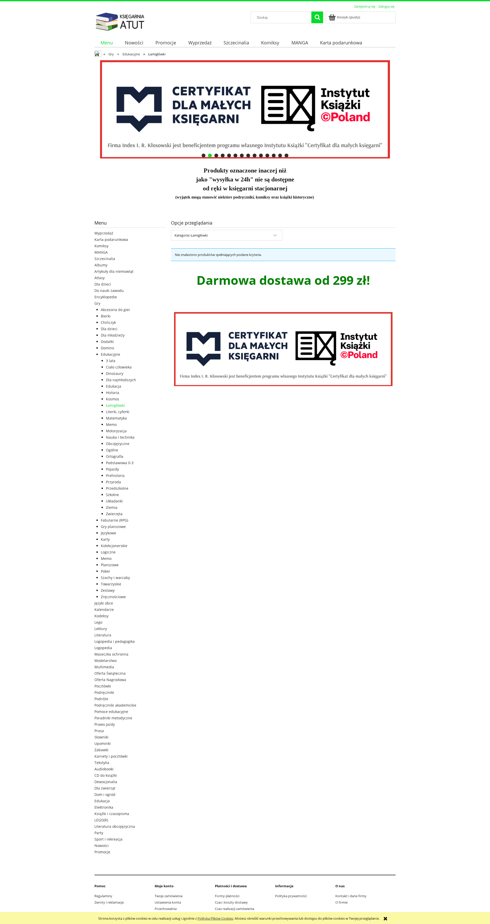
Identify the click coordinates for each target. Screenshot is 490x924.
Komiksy (101, 245)
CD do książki (105, 775)
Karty (105, 539)
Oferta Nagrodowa (110, 679)
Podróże (101, 698)
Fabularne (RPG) (114, 520)
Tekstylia (101, 762)
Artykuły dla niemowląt (113, 271)
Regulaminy (103, 896)
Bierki (106, 316)
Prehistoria (115, 475)
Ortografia (114, 456)
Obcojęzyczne (117, 443)
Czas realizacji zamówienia (234, 908)
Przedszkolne (117, 488)
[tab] (203, 155)
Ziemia (111, 507)
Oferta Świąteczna (110, 673)
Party (98, 832)
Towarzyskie (111, 584)
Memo (111, 424)
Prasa (99, 730)
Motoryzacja (116, 430)
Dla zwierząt (104, 788)
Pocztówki (102, 686)
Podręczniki (104, 692)
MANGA (101, 252)
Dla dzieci (102, 284)
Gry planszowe (113, 526)
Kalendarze (104, 609)
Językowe (108, 533)
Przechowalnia (166, 908)
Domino (107, 348)
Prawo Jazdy (104, 724)
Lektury (100, 628)
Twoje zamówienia (168, 896)
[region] (245, 109)
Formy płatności (227, 896)
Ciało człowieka (119, 367)
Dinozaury (114, 373)
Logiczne (108, 552)
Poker (105, 571)
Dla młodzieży (113, 335)
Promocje (102, 851)
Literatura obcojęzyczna (114, 826)
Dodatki (107, 341)
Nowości (101, 845)
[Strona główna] (119, 21)
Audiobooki (104, 769)
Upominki (102, 743)
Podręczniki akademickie (115, 705)
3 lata (110, 360)
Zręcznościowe (113, 596)
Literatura (102, 635)
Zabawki (101, 749)
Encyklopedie (105, 296)
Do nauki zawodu (109, 290)
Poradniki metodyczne (113, 718)
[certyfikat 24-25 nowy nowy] (245, 109)
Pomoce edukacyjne (111, 711)
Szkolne (112, 494)
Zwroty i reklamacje (109, 902)
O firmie (341, 902)
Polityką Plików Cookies (215, 918)
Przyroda (113, 481)
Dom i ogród (104, 794)
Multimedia (104, 666)
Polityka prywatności (291, 896)
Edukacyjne (110, 354)
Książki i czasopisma (111, 813)
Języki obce (103, 603)
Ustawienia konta (168, 902)
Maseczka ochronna (111, 654)
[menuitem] (106, 42)
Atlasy (99, 277)
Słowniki (101, 737)
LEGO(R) (101, 820)
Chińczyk (108, 322)
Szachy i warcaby (115, 577)
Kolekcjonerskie (114, 545)
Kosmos (112, 399)
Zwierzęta (114, 513)
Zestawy (108, 590)
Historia (112, 392)
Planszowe (110, 564)
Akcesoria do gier (115, 309)
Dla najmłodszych (121, 379)
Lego (98, 622)
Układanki (114, 501)
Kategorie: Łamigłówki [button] (191, 235)
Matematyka (116, 418)
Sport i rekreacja (108, 839)
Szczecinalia (104, 258)
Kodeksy (101, 615)
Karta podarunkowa (111, 239)
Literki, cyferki (117, 411)
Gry (97, 303)
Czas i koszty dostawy (231, 902)
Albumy (100, 265)
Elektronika (103, 807)
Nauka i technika (120, 437)
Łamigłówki (115, 405)
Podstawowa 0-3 (119, 462)
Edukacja (113, 386)
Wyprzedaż (103, 233)
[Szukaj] (317, 17)
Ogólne (112, 450)
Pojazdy (112, 469)
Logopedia (103, 647)
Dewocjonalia (105, 781)
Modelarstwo (105, 660)
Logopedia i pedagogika (114, 641)
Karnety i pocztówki (111, 756)
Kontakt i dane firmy (350, 896)
